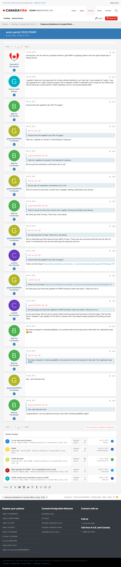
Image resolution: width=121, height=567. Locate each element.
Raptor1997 (15, 451)
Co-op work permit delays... (22, 440)
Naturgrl (105, 480)
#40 (113, 276)
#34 (113, 126)
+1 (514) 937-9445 (88, 523)
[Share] (110, 52)
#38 (113, 226)
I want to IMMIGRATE (10, 514)
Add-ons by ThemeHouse (77, 561)
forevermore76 (102, 461)
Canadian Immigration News (52, 527)
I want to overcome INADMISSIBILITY (16, 550)
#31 (113, 52)
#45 (113, 401)
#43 (113, 351)
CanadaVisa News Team (50, 532)
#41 (113, 301)
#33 (113, 102)
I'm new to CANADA (9, 536)
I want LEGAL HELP (9, 545)
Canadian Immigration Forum (52, 523)
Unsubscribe (15, 563)
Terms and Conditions (82, 497)
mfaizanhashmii (102, 451)
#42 (113, 326)
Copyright (37, 563)
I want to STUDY (8, 523)
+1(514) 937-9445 (8, 3)
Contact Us (46, 563)
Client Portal (114, 3)
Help (104, 497)
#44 (113, 376)
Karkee (13, 442)
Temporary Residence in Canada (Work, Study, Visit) (48, 442)
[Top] (113, 497)
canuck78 (104, 471)
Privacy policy (96, 497)
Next (26, 47)
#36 (113, 177)
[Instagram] (86, 513)
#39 (113, 251)
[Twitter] (95, 513)
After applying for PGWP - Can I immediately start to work (33, 469)
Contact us (68, 497)
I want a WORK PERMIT (10, 518)
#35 (113, 151)
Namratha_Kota (16, 461)
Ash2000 (14, 471)
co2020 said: (32, 280)
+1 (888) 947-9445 (39, 3)
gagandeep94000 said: (36, 156)
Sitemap (6, 563)
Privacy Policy (26, 563)
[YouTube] (99, 513)
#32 (113, 77)
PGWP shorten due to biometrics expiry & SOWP (30, 478)
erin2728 (14, 480)
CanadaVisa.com (48, 514)
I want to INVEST (8, 527)
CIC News (45, 518)
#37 (113, 201)
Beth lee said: (33, 131)
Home (109, 497)
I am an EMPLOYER (9, 541)
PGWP (13, 448)
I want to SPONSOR (9, 532)
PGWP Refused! (17, 459)
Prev (8, 47)
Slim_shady (12, 35)
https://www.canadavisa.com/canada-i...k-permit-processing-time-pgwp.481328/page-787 (79, 264)
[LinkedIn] (91, 513)
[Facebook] (82, 513)
